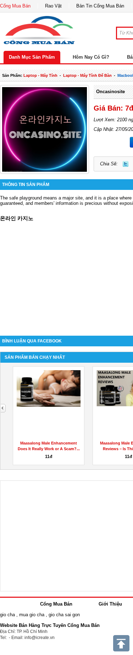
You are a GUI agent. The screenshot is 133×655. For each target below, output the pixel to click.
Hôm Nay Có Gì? (91, 57)
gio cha (7, 614)
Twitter (125, 164)
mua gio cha (31, 614)
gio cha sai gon (64, 614)
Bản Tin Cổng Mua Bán (100, 6)
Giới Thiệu (110, 604)
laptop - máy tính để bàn (87, 75)
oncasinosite (110, 91)
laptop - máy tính (40, 75)
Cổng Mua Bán (15, 6)
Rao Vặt (53, 6)
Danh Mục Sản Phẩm (32, 57)
